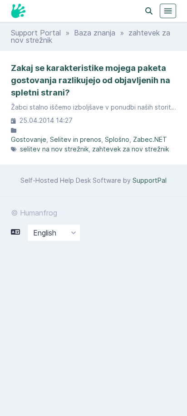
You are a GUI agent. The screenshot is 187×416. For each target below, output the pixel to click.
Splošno (117, 139)
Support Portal (36, 32)
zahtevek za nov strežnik (130, 149)
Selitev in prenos (75, 139)
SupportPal (150, 180)
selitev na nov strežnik (54, 149)
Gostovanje (28, 139)
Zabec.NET (150, 139)
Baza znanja (94, 32)
